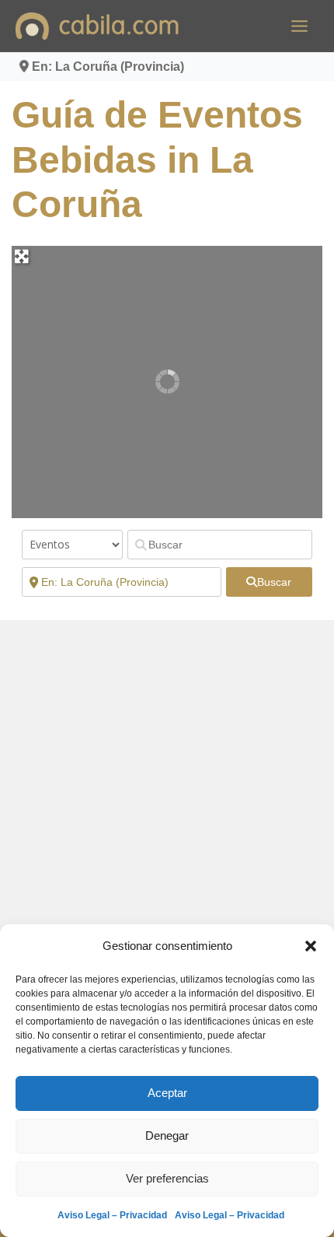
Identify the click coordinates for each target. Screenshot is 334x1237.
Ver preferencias (167, 1178)
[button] (310, 946)
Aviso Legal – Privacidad (112, 1215)
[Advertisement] (167, 803)
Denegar (167, 1135)
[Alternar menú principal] (299, 26)
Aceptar (167, 1092)
